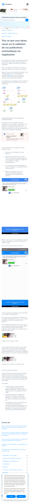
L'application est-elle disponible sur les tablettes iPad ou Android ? (15, 445)
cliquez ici (9, 75)
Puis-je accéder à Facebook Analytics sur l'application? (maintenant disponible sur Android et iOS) (14, 440)
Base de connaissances (7, 30)
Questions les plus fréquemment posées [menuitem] (11, 458)
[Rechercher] (26, 20)
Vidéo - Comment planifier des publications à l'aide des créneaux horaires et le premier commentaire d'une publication (14, 427)
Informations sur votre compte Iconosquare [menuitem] (12, 469)
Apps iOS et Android (6, 36)
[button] (27, 455)
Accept (11, 496)
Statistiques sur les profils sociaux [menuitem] (10, 461)
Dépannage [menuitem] (5, 472)
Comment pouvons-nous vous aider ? (14, 17)
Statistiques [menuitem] (5, 466)
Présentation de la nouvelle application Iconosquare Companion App (14, 450)
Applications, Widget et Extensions (10, 33)
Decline (21, 496)
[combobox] (13, 20)
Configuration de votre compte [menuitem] (9, 455)
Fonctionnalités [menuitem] (5, 464)
